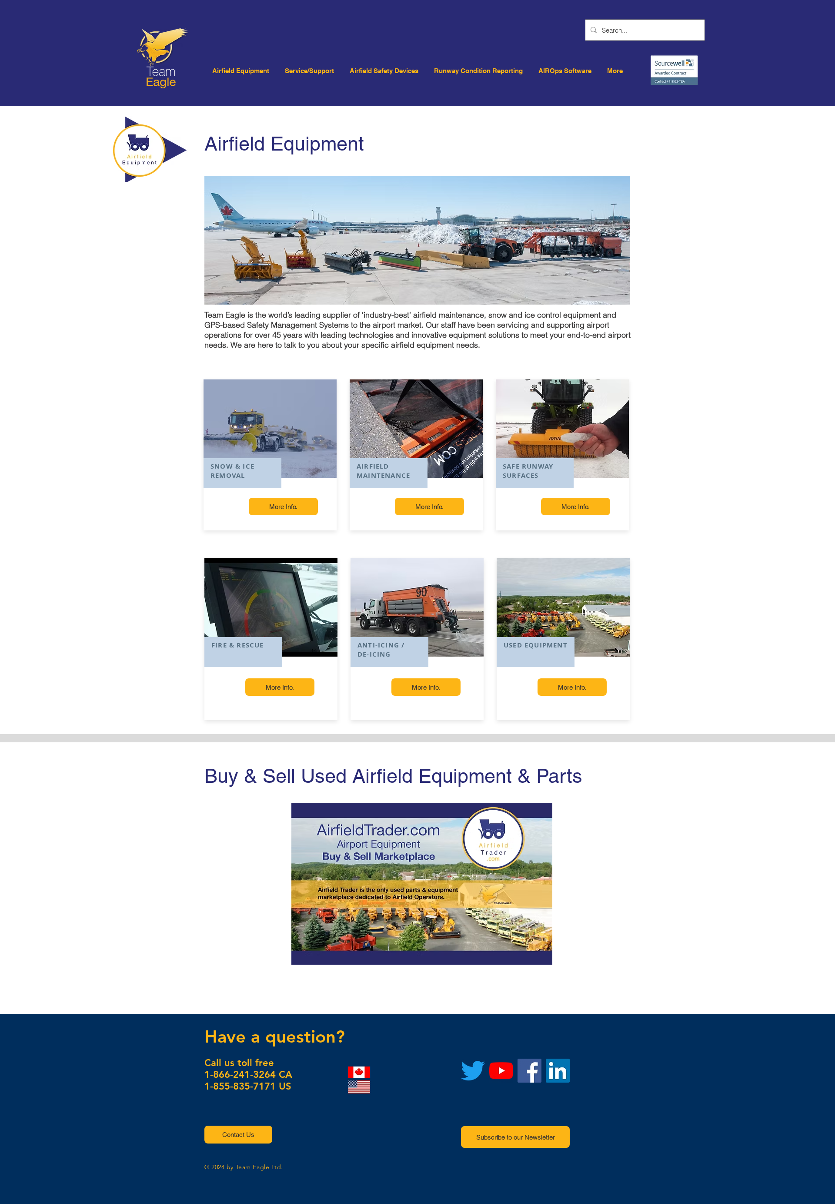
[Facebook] (529, 1071)
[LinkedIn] (558, 1071)
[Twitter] (473, 1071)
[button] (238, 1135)
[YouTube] (501, 1071)
